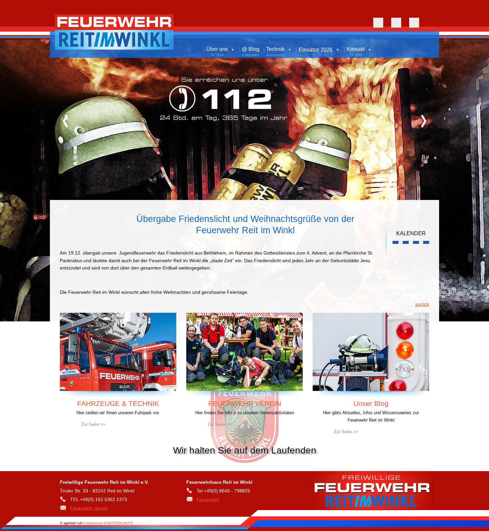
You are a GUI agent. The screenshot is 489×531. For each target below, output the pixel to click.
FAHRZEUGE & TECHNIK (118, 403)
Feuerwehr (208, 499)
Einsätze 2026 (316, 50)
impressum (94, 523)
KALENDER (411, 233)
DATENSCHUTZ (119, 523)
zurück (422, 304)
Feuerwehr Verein (89, 508)
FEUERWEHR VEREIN (244, 403)
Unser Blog (371, 403)
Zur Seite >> (93, 424)
